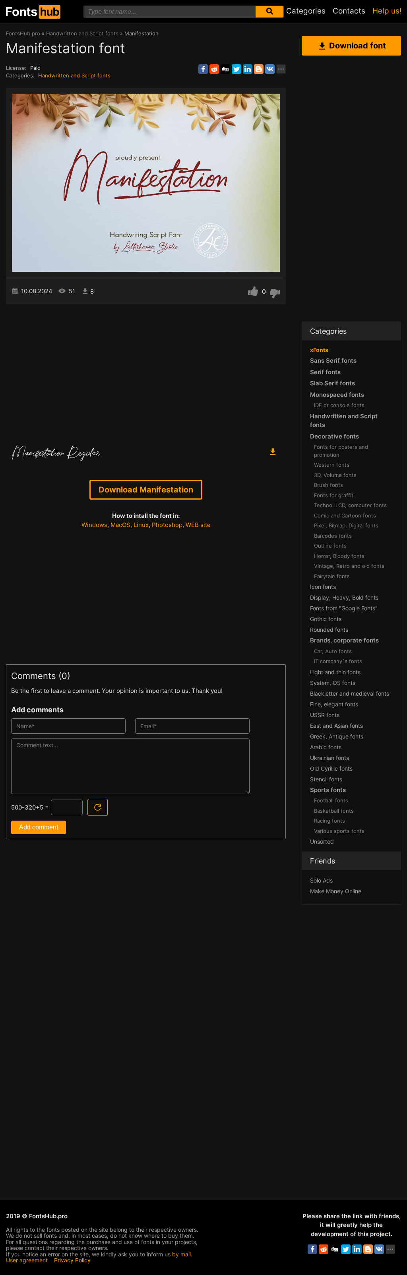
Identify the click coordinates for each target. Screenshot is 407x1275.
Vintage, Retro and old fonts (349, 566)
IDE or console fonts (339, 405)
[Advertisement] (146, 371)
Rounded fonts (329, 629)
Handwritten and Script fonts (74, 75)
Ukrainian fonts (329, 757)
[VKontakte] (270, 69)
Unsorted (322, 841)
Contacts (349, 10)
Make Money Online (335, 891)
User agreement (27, 1260)
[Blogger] (259, 69)
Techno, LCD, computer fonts (350, 505)
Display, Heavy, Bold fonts (344, 597)
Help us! (386, 10)
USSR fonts (324, 715)
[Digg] (225, 69)
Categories (306, 10)
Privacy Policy (72, 1260)
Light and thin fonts (335, 672)
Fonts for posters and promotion (341, 451)
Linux (141, 525)
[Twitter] (236, 69)
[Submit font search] (269, 11)
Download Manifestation (146, 489)
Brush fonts (328, 485)
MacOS (120, 525)
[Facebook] (203, 69)
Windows (94, 525)
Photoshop (167, 525)
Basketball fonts (334, 811)
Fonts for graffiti (334, 495)
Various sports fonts (339, 831)
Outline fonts (330, 545)
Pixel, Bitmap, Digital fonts (346, 525)
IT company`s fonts (338, 661)
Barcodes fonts (333, 536)
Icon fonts (323, 586)
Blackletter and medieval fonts (349, 693)
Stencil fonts (326, 779)
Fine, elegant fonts (334, 704)
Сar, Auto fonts (333, 651)
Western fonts (331, 465)
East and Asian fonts (336, 725)
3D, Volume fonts (335, 475)
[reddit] (214, 69)
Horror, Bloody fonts (339, 556)
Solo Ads (321, 880)
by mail (181, 1254)
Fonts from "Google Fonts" (344, 608)
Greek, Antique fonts (336, 736)
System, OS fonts (332, 682)
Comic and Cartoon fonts (345, 515)
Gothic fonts (325, 618)
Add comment (38, 827)
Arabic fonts (325, 747)
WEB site (198, 525)
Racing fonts (329, 820)
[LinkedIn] (247, 69)
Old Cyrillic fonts (331, 768)
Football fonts (331, 800)
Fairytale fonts (332, 576)
